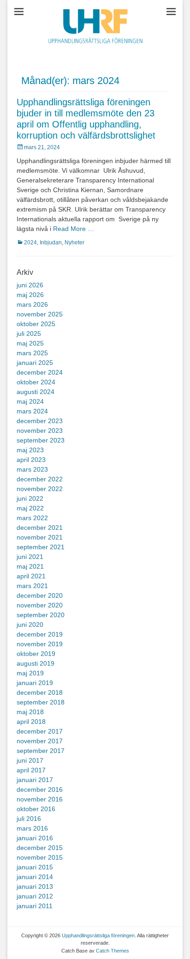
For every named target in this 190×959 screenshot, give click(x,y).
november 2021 (40, 537)
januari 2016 (35, 838)
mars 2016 (32, 828)
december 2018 (40, 692)
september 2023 (41, 440)
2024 (30, 242)
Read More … (73, 228)
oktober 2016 (36, 809)
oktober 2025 (36, 324)
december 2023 (40, 421)
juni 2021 (30, 556)
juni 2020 (30, 624)
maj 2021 (30, 566)
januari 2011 (35, 906)
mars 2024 (32, 411)
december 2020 (40, 595)
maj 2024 (30, 401)
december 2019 (40, 634)
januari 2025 (35, 362)
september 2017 (41, 750)
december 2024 (40, 372)
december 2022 (40, 479)
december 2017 (40, 731)
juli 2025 (29, 333)
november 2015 (40, 857)
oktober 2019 (36, 653)
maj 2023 (30, 450)
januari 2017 (35, 779)
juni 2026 (30, 285)
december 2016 (40, 789)
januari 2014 (35, 876)
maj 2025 (30, 343)
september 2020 (41, 615)
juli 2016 (29, 818)
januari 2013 (35, 886)
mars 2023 (32, 469)
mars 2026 (32, 304)
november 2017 (40, 741)
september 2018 (41, 702)
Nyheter (74, 242)
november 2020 (40, 605)
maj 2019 (30, 673)
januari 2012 (35, 896)
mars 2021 (32, 585)
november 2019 (40, 644)
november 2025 (40, 314)
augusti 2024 (35, 391)
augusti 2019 (35, 663)
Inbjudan (51, 242)
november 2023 (40, 430)
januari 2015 (35, 867)
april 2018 (31, 721)
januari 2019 (35, 682)
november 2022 (40, 488)
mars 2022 (32, 518)
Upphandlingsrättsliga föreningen (98, 935)
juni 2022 (30, 498)
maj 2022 (30, 508)
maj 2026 (30, 294)
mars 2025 (32, 353)
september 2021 (41, 547)
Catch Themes (112, 950)
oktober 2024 (36, 382)
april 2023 (31, 459)
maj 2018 (30, 712)
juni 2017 (30, 760)
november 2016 (40, 799)
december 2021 (40, 527)
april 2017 (31, 770)
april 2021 (31, 576)
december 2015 (40, 847)
